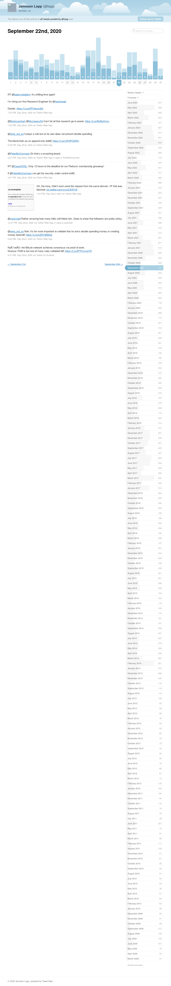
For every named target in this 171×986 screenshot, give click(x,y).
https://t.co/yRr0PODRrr (66, 141)
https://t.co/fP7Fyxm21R (78, 251)
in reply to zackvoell (63, 222)
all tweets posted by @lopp (54, 19)
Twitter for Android (45, 255)
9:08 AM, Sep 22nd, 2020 (20, 238)
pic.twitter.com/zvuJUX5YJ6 (61, 189)
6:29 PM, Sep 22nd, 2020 (20, 145)
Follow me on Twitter (150, 19)
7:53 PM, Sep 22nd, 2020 (20, 112)
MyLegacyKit (36, 121)
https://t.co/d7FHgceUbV (30, 108)
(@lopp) (37, 6)
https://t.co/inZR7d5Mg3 (39, 234)
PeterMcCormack (20, 153)
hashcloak (60, 101)
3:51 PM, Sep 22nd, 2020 (20, 177)
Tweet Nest (47, 981)
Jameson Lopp (22, 981)
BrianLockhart (17, 121)
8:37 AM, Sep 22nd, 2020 (20, 255)
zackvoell (15, 218)
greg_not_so (17, 133)
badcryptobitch (22, 94)
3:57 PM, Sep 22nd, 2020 (20, 157)
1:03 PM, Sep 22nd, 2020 (49, 193)
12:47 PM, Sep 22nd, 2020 (21, 222)
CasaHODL (20, 166)
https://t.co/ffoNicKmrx (97, 121)
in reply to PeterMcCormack (66, 157)
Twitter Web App (44, 112)
